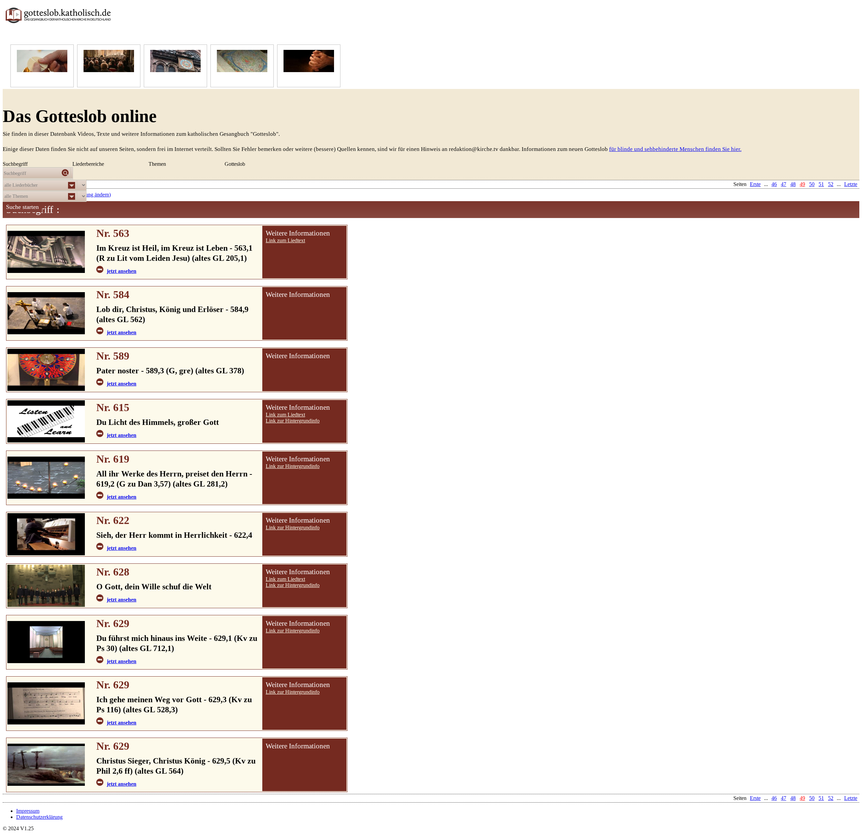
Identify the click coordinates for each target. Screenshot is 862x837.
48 (793, 798)
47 (783, 798)
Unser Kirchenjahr (170, 79)
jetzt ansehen (121, 271)
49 (802, 798)
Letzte (850, 798)
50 (812, 798)
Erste (755, 798)
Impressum (27, 811)
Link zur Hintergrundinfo (293, 421)
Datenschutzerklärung (39, 817)
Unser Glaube (31, 79)
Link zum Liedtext (285, 240)
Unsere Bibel (231, 79)
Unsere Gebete (299, 79)
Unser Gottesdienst (104, 79)
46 (774, 798)
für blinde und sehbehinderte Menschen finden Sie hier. (675, 149)
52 (830, 798)
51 (821, 798)
